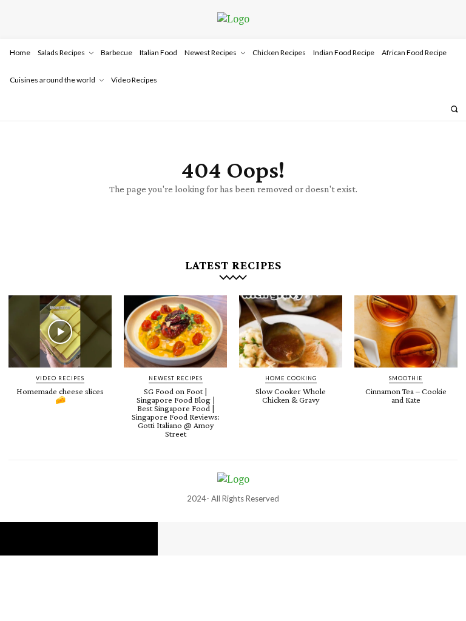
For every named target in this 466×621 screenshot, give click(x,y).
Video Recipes (60, 378)
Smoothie (406, 378)
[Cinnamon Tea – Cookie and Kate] (406, 331)
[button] (454, 109)
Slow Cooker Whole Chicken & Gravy (290, 395)
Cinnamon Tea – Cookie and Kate (406, 395)
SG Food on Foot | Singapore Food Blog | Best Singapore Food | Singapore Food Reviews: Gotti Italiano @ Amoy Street (176, 412)
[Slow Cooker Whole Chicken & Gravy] (290, 331)
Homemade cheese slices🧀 (60, 395)
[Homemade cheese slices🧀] (60, 331)
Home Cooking (291, 378)
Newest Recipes (176, 378)
